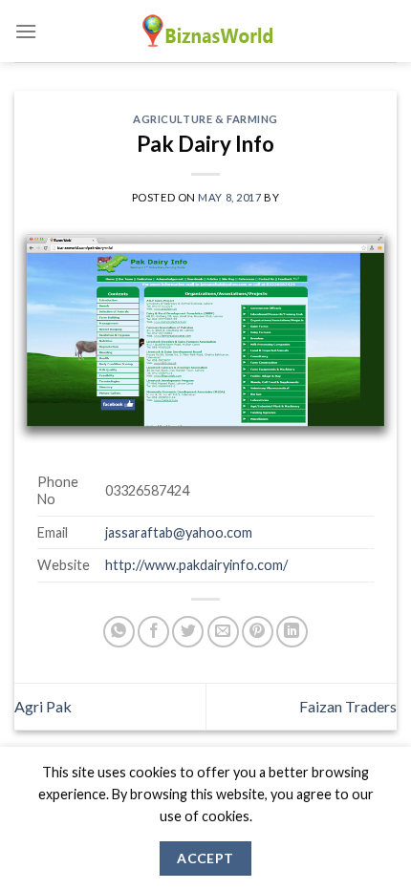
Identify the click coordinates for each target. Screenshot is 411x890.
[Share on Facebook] (153, 631)
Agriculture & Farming (205, 119)
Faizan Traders (348, 706)
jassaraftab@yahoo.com (178, 532)
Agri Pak (43, 706)
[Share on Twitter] (188, 631)
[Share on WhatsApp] (119, 631)
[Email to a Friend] (223, 631)
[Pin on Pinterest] (257, 631)
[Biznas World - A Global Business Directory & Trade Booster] (205, 31)
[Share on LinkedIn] (292, 631)
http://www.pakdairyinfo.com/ (196, 565)
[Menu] (25, 31)
